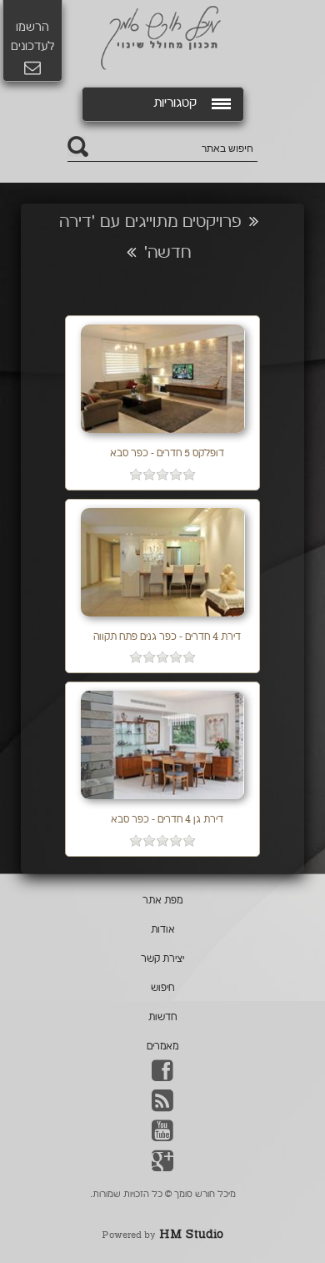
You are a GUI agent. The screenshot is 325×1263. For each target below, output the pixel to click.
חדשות (162, 1018)
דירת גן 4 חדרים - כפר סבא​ (167, 820)
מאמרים (162, 1047)
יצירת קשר (162, 959)
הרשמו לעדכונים (32, 38)
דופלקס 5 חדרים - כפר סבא (167, 454)
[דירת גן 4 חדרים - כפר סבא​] (162, 801)
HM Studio (191, 1235)
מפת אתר (162, 901)
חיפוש (162, 989)
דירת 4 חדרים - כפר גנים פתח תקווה (167, 637)
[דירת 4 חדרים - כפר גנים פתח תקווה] (163, 618)
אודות (163, 930)
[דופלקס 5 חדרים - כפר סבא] (163, 435)
